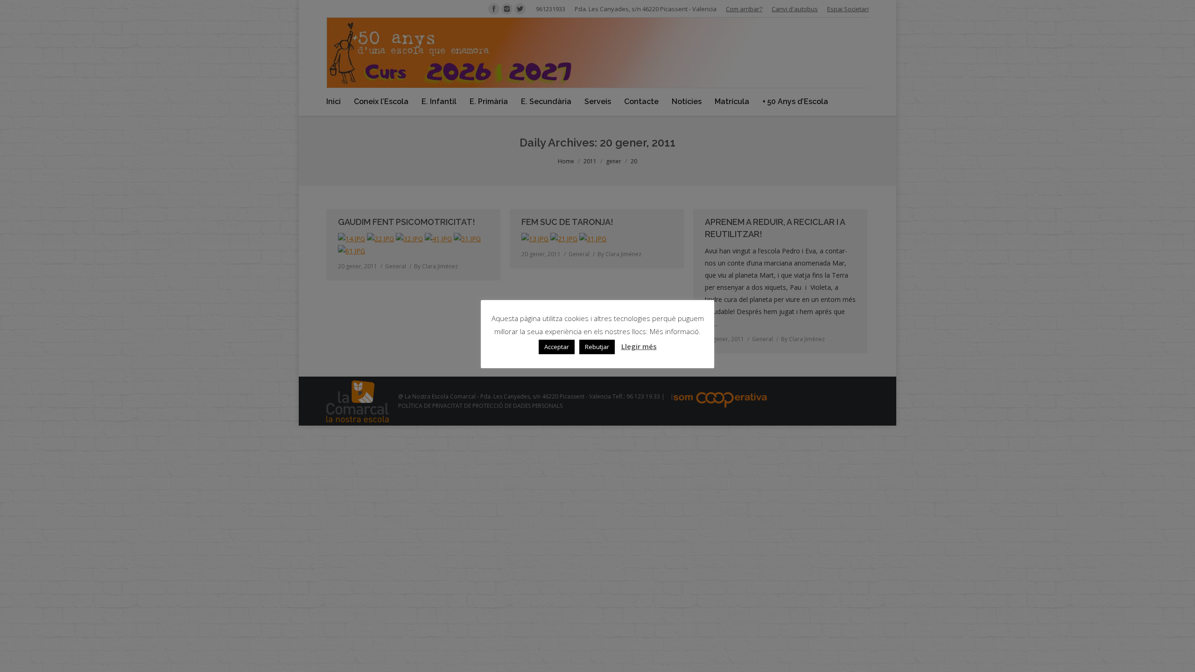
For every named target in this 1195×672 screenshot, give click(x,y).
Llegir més (639, 346)
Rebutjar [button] (597, 347)
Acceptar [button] (556, 347)
